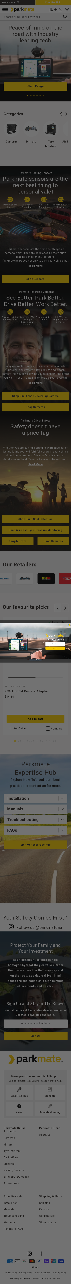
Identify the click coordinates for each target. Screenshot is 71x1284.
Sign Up (55, 648)
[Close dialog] (69, 625)
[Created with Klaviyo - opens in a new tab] (35, 660)
